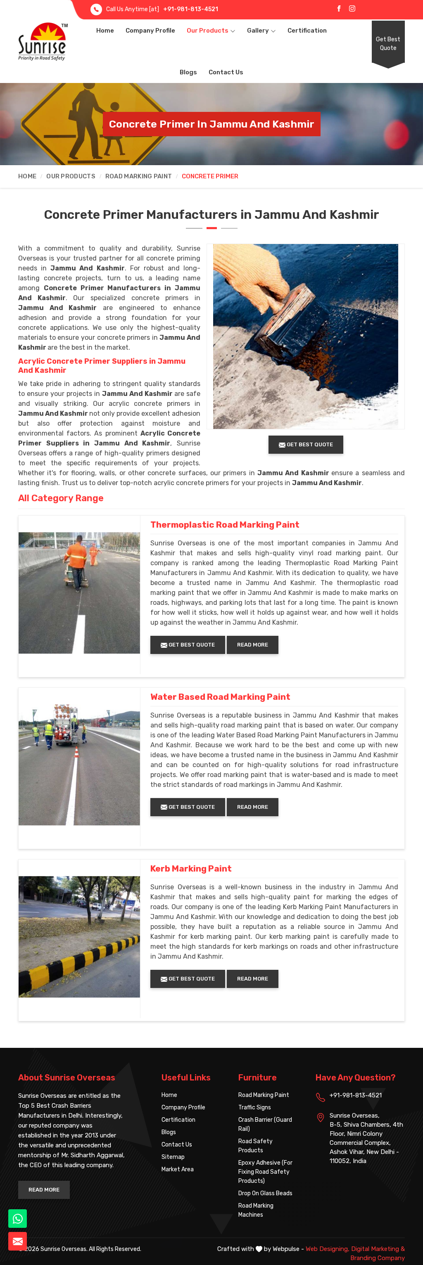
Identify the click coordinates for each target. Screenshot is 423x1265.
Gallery (258, 30)
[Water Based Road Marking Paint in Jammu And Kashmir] (79, 765)
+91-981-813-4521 (190, 9)
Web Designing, (327, 1249)
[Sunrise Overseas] (43, 41)
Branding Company (377, 1258)
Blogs (188, 72)
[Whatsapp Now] (17, 1218)
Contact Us (226, 72)
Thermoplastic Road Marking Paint (224, 525)
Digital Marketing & (378, 1249)
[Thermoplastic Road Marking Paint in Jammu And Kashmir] (79, 593)
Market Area (178, 1169)
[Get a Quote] (17, 1241)
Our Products (207, 30)
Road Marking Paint (138, 176)
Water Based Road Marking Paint (220, 697)
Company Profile (150, 30)
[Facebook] (339, 8)
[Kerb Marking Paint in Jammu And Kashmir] (79, 937)
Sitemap (173, 1157)
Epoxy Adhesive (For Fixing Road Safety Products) (265, 1171)
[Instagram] (352, 8)
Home (105, 30)
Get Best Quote (388, 44)
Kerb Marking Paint (191, 869)
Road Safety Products (255, 1146)
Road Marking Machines (255, 1210)
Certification (307, 30)
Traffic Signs (254, 1107)
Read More (252, 645)
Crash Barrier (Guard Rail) (265, 1124)
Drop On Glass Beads (265, 1193)
